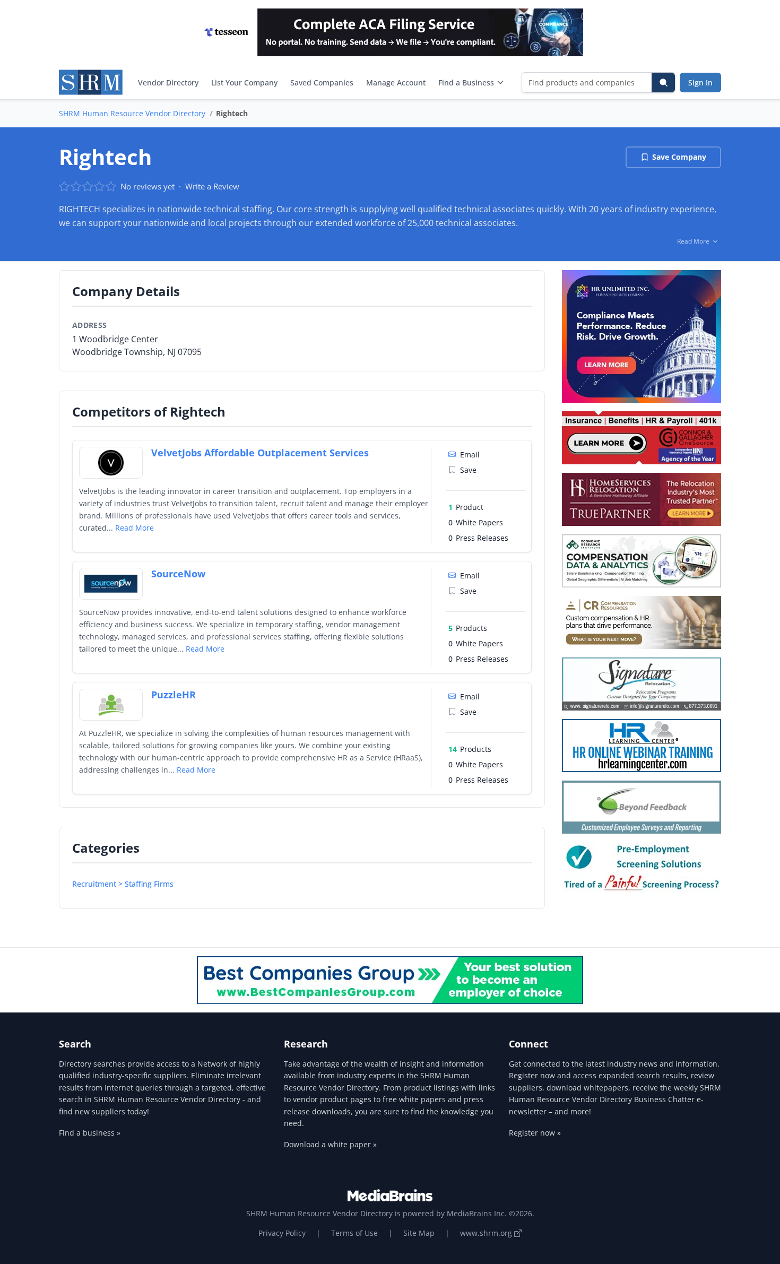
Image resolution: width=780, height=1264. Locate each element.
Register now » (535, 1133)
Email (470, 454)
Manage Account (396, 82)
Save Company (679, 157)
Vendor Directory (168, 82)
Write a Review (212, 186)
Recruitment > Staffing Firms (123, 884)
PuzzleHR (173, 694)
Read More (134, 528)
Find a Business (466, 82)
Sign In (700, 82)
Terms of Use (354, 1233)
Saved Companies (321, 82)
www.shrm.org (487, 1233)
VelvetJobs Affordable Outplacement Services (260, 452)
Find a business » (89, 1133)
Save (468, 470)
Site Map (419, 1233)
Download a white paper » (330, 1144)
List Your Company (244, 82)
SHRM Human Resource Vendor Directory (132, 113)
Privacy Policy (282, 1233)
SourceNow (178, 573)
